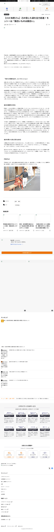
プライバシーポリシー (11, 526)
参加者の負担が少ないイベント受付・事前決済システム (10, 226)
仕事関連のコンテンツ (5, 479)
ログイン (47, 4)
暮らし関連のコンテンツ (6, 481)
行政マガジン (4, 489)
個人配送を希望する (26, 252)
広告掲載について (4, 519)
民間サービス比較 (37, 0)
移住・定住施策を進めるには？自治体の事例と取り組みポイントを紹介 (26, 226)
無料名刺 (46, 0)
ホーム (2, 398)
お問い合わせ (20, 526)
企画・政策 (11, 398)
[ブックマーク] (47, 24)
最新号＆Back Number (16, 244)
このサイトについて (5, 476)
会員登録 (3, 494)
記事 (7, 398)
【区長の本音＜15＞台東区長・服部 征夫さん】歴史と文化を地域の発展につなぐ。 (43, 226)
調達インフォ (4, 509)
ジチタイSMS (4, 512)
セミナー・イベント (5, 486)
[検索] (40, 4)
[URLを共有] (49, 24)
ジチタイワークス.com (11, 0)
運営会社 (2, 526)
